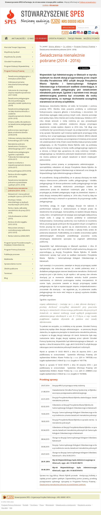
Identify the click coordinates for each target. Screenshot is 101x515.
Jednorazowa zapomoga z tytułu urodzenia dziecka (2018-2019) (18, 132)
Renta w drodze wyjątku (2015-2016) (17, 175)
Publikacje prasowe (12, 254)
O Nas (30, 38)
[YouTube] (82, 33)
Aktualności (19, 38)
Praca (42, 505)
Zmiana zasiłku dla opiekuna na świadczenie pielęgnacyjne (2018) (19, 124)
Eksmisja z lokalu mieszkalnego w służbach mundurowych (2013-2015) (18, 202)
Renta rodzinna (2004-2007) (18, 236)
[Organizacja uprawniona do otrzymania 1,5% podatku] (65, 33)
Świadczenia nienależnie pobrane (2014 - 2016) (17, 189)
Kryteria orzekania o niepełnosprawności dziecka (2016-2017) (19, 165)
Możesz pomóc (92, 38)
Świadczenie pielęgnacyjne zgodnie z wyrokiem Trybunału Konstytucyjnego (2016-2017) (18, 155)
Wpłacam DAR (69, 27)
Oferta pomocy (57, 38)
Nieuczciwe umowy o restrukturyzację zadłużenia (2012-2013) (19, 230)
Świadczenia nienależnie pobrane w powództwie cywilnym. (63, 484)
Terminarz (8, 273)
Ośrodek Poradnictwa (12, 61)
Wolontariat (50, 505)
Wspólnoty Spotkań (12, 52)
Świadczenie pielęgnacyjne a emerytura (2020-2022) (19, 77)
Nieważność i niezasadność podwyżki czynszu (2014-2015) (20, 195)
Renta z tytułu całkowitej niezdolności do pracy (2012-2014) (19, 210)
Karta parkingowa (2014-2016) (19, 171)
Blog (6, 278)
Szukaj (78, 27)
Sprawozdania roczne (12, 264)
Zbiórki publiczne (11, 268)
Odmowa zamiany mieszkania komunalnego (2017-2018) (19, 139)
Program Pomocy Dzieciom (14, 249)
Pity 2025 (4, 508)
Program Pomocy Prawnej (14, 71)
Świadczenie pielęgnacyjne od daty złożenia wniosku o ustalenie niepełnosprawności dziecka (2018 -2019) (19, 114)
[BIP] (97, 33)
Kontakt (25, 505)
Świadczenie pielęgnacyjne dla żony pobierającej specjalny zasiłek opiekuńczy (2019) (19, 102)
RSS (11, 508)
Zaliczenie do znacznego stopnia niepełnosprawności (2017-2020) (19, 92)
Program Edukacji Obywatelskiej (16, 66)
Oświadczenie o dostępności (66, 505)
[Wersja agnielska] (93, 33)
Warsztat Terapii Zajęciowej (15, 47)
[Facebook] (74, 33)
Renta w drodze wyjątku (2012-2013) (17, 223)
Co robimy (41, 38)
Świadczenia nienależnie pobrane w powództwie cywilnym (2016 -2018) (17, 182)
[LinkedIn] (89, 33)
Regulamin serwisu (84, 505)
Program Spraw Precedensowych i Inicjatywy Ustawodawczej (17, 244)
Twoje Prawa (75, 38)
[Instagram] (78, 33)
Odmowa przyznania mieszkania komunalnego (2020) (18, 84)
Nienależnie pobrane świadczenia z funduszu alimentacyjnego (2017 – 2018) (19, 146)
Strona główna (6, 38)
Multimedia (8, 259)
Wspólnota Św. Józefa (12, 57)
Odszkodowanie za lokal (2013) (17, 217)
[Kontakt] (71, 33)
